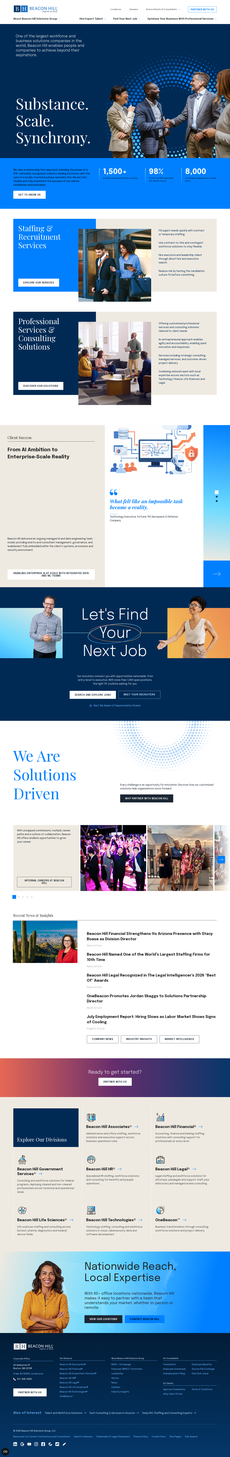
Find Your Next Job (125, 19)
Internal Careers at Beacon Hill (44, 882)
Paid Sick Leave (200, 1374)
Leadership (117, 1374)
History (115, 1378)
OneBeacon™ (167, 1220)
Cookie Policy (159, 1437)
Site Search (191, 1437)
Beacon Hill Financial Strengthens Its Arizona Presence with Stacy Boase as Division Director (150, 936)
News (114, 1383)
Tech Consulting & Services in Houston (112, 1413)
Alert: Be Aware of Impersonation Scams (117, 705)
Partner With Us (202, 9)
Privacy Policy (141, 1437)
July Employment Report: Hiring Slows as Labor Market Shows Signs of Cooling (151, 1019)
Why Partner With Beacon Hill (146, 798)
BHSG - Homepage (121, 1364)
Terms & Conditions (202, 1389)
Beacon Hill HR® (100, 1169)
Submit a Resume (83, 1437)
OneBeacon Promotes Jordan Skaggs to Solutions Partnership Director (146, 999)
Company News (102, 1039)
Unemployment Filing (174, 1374)
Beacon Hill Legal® (172, 1169)
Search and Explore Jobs (93, 695)
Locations (116, 9)
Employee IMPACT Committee (126, 1369)
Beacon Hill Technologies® (111, 1220)
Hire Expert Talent (91, 19)
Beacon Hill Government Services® (40, 1171)
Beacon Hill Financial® (175, 1127)
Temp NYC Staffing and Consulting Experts (167, 1413)
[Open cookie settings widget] (5, 1451)
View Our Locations (103, 1319)
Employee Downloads (174, 1369)
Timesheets (169, 1364)
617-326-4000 (24, 1379)
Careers (133, 9)
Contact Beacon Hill (144, 1319)
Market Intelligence (179, 1039)
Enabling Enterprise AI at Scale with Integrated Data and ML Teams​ (51, 574)
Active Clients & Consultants (161, 9)
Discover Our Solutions (40, 386)
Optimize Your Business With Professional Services (180, 19)
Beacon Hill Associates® (109, 1127)
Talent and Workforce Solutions (63, 1413)
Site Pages (175, 1437)
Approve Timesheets (174, 1389)
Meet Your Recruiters (139, 694)
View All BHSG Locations (28, 1374)
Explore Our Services (38, 282)
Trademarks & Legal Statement (113, 1437)
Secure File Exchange (203, 1369)
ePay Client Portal (172, 1394)
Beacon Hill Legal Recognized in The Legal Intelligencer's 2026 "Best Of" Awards (151, 978)
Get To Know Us (29, 195)
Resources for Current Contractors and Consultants (41, 1437)
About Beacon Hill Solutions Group (35, 19)
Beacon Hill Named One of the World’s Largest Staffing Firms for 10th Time (148, 957)
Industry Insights (139, 1039)
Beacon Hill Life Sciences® (42, 1220)
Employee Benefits (202, 1364)
